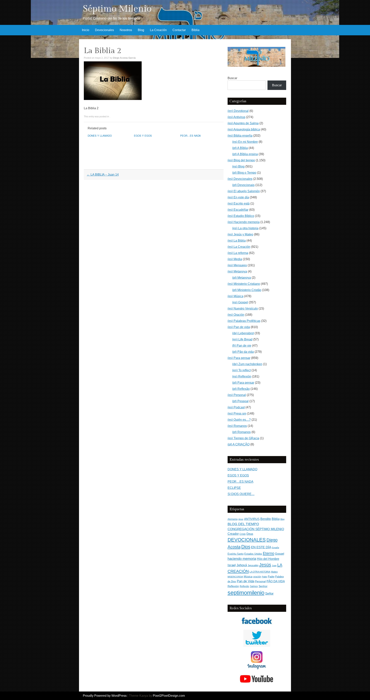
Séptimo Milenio (117, 8)
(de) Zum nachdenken (247, 364)
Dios (245, 546)
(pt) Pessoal (240, 401)
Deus (249, 533)
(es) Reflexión (241, 376)
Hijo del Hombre (268, 558)
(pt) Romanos (241, 432)
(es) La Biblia (237, 240)
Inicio (85, 30)
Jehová (241, 565)
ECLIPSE (234, 487)
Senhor (263, 586)
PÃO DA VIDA (276, 581)
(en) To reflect (241, 370)
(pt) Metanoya (241, 277)
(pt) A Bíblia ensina (245, 154)
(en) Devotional (238, 111)
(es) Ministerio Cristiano (244, 283)
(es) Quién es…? (239, 419)
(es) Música (235, 296)
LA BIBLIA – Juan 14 (103, 174)
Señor (269, 593)
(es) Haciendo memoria (244, 222)
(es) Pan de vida (239, 327)
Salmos (254, 586)
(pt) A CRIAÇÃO (239, 444)
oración (257, 576)
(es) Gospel (240, 302)
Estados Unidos (253, 553)
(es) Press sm (237, 413)
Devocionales (104, 30)
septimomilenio (246, 592)
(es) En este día (238, 197)
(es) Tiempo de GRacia (243, 438)
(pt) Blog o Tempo (244, 172)
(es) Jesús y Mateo (240, 234)
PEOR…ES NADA (190, 135)
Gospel (279, 553)
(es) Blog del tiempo (241, 160)
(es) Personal (237, 395)
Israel (232, 565)
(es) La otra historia (245, 228)
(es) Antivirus (236, 117)
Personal (260, 581)
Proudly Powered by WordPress (105, 695)
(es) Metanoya (237, 271)
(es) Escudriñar (238, 209)
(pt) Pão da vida (243, 351)
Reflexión (233, 586)
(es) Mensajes (237, 265)
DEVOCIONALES (247, 539)
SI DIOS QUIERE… (241, 494)
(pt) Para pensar (243, 382)
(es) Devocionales (240, 178)
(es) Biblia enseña (240, 135)
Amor (240, 519)
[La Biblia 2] (113, 99)
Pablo (264, 577)
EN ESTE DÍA (261, 547)
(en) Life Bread (242, 339)
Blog (141, 30)
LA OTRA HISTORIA (260, 572)
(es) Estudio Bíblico (241, 216)
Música (248, 576)
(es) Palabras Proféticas (244, 320)
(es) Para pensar (239, 358)
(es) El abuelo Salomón (244, 191)
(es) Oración (236, 314)
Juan (274, 565)
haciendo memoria (242, 559)
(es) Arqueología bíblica (244, 129)
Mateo (274, 571)
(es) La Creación (239, 246)
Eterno (268, 553)
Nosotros (126, 30)
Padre (271, 576)
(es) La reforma (238, 253)
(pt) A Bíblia (240, 148)
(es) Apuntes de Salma (243, 123)
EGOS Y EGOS (143, 135)
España (275, 547)
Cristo (243, 534)
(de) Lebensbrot (243, 333)
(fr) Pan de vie (241, 345)
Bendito (265, 519)
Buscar (232, 78)
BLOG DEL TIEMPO (243, 524)
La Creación (158, 30)
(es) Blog (238, 166)
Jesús (265, 564)
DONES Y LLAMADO (100, 135)
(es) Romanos (237, 425)
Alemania (233, 519)
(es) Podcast (236, 407)
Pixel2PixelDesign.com (169, 695)
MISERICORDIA (235, 577)
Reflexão (244, 586)
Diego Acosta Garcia (124, 58)
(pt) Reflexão (241, 388)
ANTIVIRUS (252, 519)
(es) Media (235, 259)
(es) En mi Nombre (245, 141)
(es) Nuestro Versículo (243, 308)
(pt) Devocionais (243, 185)
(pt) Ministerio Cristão (246, 290)
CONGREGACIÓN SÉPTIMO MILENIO (256, 529)
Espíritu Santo (236, 554)
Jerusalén (253, 565)
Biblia (195, 30)
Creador (233, 533)
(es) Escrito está (239, 203)
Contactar (179, 30)
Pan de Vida (245, 581)
